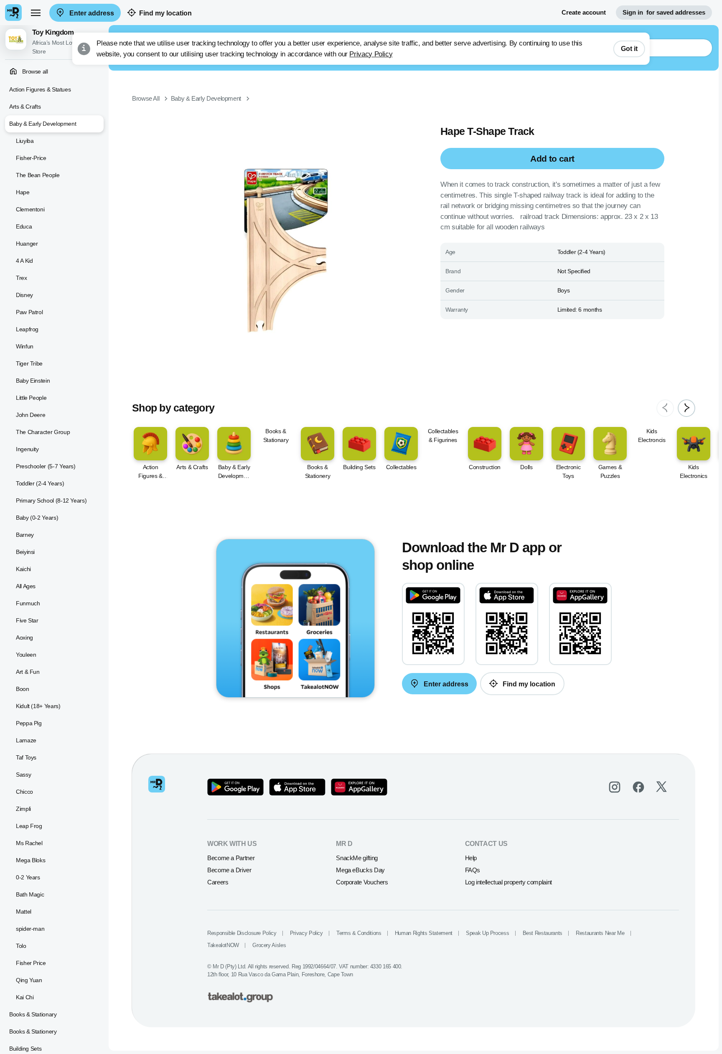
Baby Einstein (33, 380)
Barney (25, 534)
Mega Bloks (30, 860)
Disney (24, 295)
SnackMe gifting (357, 857)
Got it (629, 48)
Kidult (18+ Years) (38, 706)
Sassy (23, 774)
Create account (584, 12)
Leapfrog (27, 329)
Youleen (26, 654)
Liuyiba (24, 140)
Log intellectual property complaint (508, 882)
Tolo (21, 945)
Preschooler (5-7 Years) (46, 466)
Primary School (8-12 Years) (51, 500)
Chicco (24, 791)
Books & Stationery (33, 1031)
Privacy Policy (370, 54)
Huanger (27, 243)
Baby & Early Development (42, 123)
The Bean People (38, 175)
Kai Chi (24, 997)
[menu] (35, 12)
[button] (54, 42)
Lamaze (26, 740)
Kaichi (23, 569)
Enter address (91, 13)
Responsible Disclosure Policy (242, 933)
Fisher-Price (31, 158)
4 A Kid (24, 260)
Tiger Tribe (29, 363)
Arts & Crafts (25, 106)
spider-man (30, 928)
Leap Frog (29, 826)
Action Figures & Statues (40, 89)
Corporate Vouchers (362, 882)
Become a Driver (229, 870)
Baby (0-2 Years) (37, 517)
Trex (21, 277)
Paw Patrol (29, 312)
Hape (23, 192)
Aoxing (24, 637)
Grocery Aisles (269, 945)
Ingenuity (27, 449)
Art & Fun (28, 671)
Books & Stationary (33, 1014)
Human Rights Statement (424, 933)
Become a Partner (230, 857)
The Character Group (43, 432)
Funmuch (28, 603)
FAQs (472, 870)
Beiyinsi (25, 552)
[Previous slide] (665, 408)
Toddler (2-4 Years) (40, 483)
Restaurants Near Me (600, 933)
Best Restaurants (542, 933)
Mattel (23, 911)
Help (471, 857)
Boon (22, 689)
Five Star (27, 620)
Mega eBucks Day (360, 870)
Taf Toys (26, 757)
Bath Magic (30, 894)
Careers (217, 882)
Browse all (34, 71)
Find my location (165, 13)
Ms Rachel (29, 843)
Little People (31, 397)
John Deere (30, 414)
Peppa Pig (29, 723)
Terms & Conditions (358, 933)
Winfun (24, 346)
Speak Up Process (487, 933)
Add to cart (552, 158)
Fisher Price (31, 963)
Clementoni (30, 209)
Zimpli (23, 808)
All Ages (26, 586)
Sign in (664, 12)
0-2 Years (28, 877)
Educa (24, 226)
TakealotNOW (223, 945)
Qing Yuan (29, 980)
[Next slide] (686, 408)
